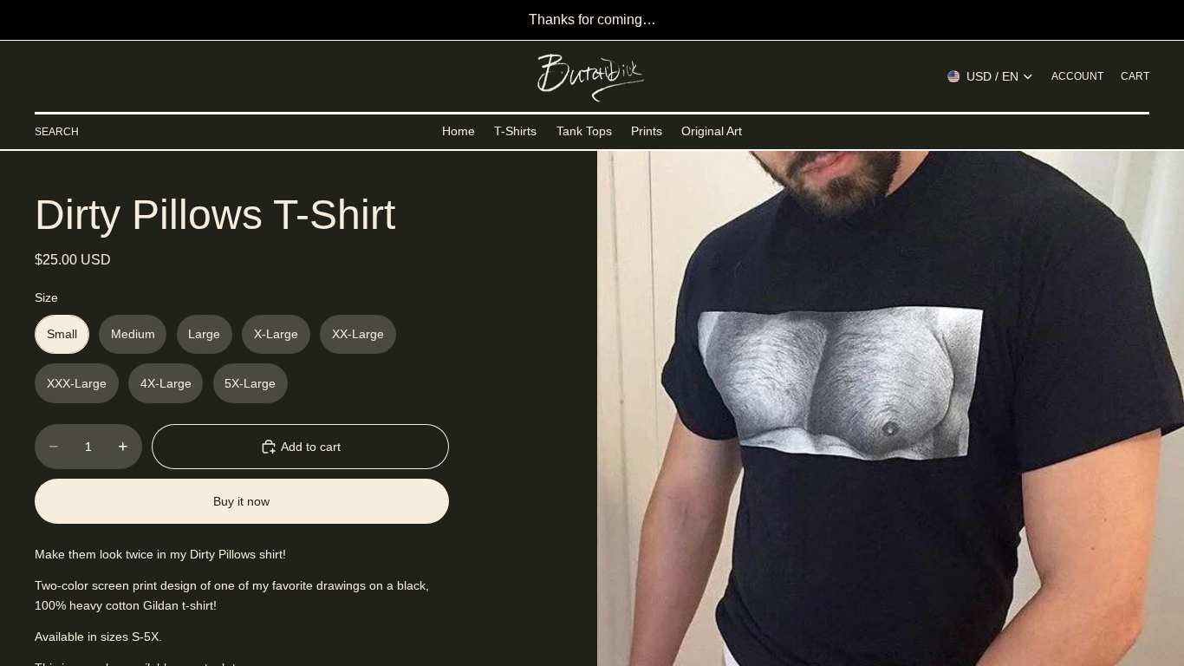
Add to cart (311, 447)
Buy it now (241, 501)
